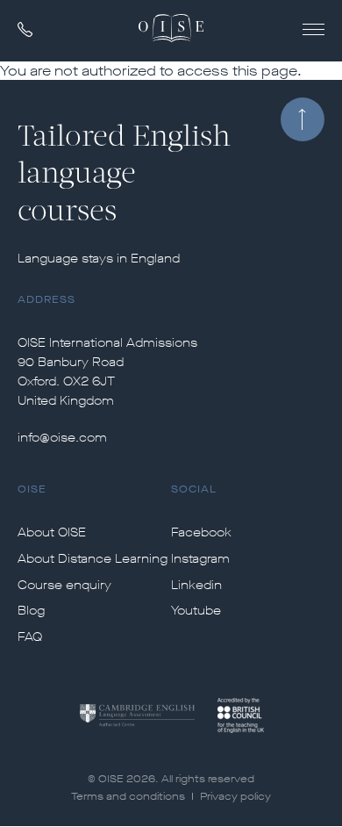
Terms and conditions (128, 796)
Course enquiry (64, 585)
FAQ (30, 637)
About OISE (52, 533)
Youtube (196, 611)
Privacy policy (235, 796)
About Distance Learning (92, 559)
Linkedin (196, 585)
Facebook (201, 533)
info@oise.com (62, 437)
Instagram (200, 559)
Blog (31, 611)
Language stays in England (99, 259)
